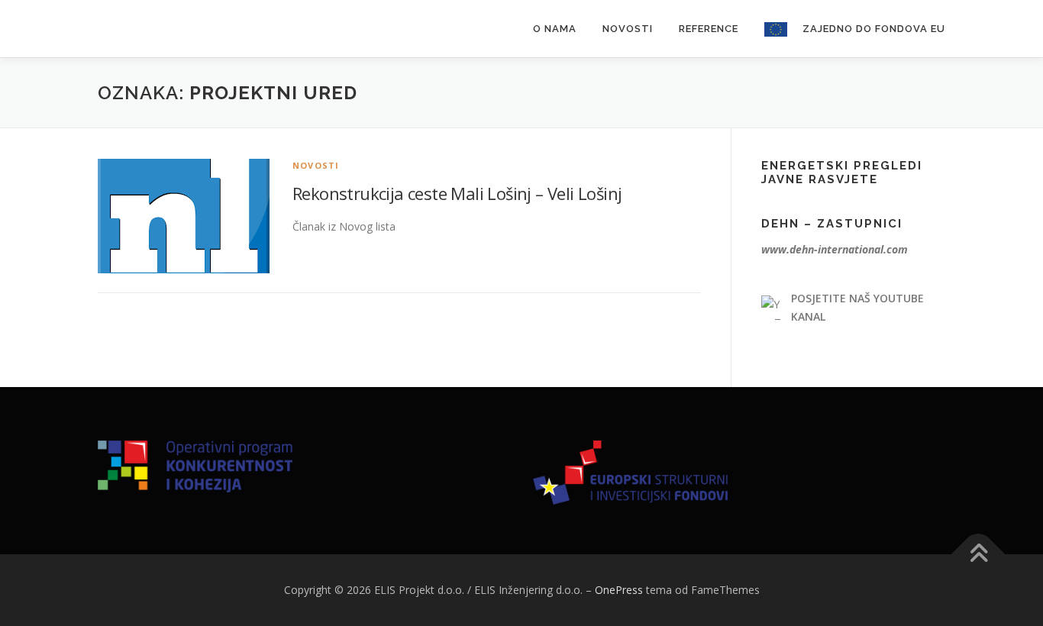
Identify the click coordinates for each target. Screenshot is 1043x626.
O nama (554, 28)
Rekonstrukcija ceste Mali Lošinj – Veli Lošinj (457, 193)
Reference (708, 28)
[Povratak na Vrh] (978, 554)
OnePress (619, 589)
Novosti (627, 28)
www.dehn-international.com (834, 249)
